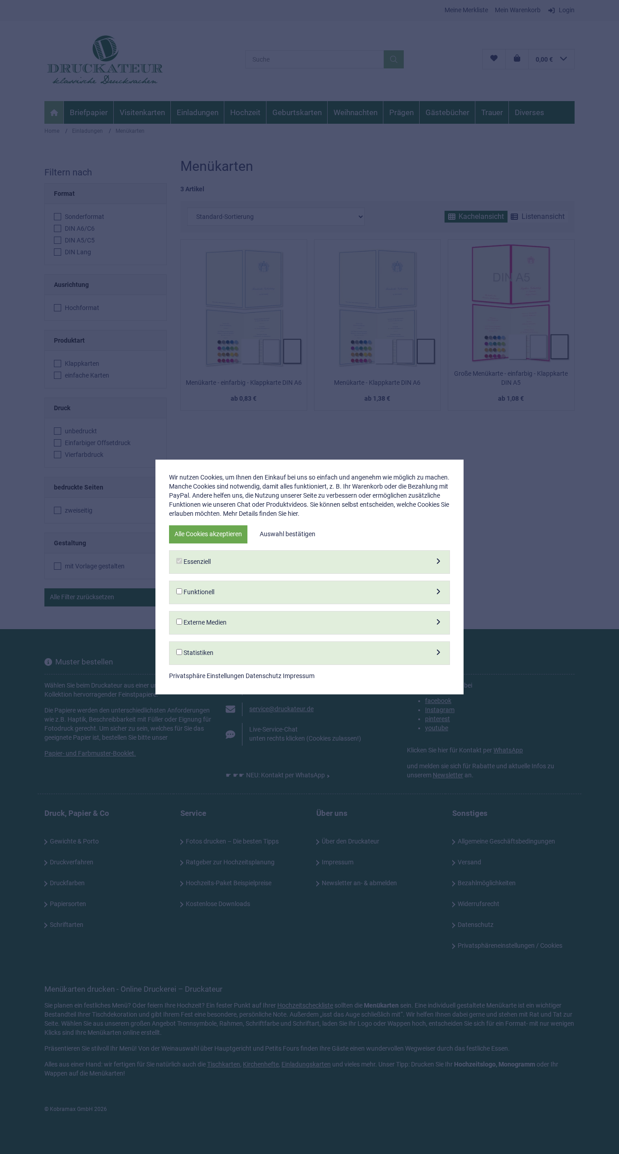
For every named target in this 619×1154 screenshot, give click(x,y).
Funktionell (198, 592)
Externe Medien (204, 622)
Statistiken (197, 652)
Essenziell (196, 561)
